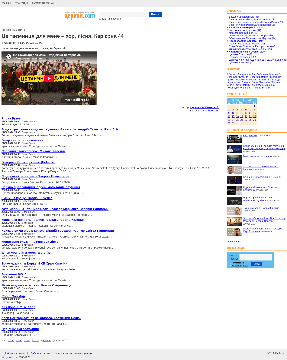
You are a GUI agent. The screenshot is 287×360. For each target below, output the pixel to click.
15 (254, 113)
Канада (276, 79)
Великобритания (259, 77)
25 (237, 120)
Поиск (155, 14)
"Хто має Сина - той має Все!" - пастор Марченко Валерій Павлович (55, 209)
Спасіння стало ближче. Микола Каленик (33, 151)
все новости (233, 241)
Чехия (256, 87)
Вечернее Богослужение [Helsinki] (28, 162)
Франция (246, 87)
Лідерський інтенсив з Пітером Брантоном (35, 176)
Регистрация (21, 3)
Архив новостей (237, 94)
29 (254, 120)
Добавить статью (40, 353)
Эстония (266, 87)
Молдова (265, 82)
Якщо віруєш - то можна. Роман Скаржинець (36, 285)
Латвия (246, 82)
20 (246, 116)
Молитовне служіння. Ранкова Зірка (29, 241)
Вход (257, 264)
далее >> (46, 340)
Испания (252, 79)
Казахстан (264, 79)
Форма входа (236, 248)
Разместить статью (43, 3)
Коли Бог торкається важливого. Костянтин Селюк (41, 318)
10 (233, 113)
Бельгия (243, 77)
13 (246, 113)
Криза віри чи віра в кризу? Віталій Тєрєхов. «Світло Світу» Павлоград (57, 230)
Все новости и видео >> (242, 130)
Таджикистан (241, 85)
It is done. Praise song (18, 307)
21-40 (11, 340)
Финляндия (233, 87)
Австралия (244, 74)
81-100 (35, 340)
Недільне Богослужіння (20, 329)
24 (233, 120)
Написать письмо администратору (73, 353)
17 (233, 116)
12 (241, 113)
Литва (255, 82)
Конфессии (234, 11)
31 (233, 123)
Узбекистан (257, 85)
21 (250, 116)
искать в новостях (111, 18)
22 (254, 116)
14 (250, 113)
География (233, 69)
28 (250, 120)
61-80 (27, 340)
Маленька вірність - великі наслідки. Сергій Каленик (42, 219)
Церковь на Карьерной (204, 107)
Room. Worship (13, 296)
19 (241, 116)
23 (229, 120)
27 (246, 120)
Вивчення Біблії (13, 274)
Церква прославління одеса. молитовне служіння (40, 187)
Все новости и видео (13, 30)
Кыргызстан (233, 82)
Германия (275, 77)
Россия (276, 82)
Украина (269, 85)
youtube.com (211, 110)
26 (241, 120)
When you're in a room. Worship (25, 252)
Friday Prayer (11, 118)
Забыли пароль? (240, 265)
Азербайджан (259, 74)
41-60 (19, 340)
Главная (6, 3)
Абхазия (231, 74)
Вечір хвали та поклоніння (22, 140)
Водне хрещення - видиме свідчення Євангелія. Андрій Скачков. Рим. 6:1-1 (60, 129)
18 (237, 116)
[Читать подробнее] (32, 124)
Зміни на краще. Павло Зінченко (26, 198)
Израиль (241, 79)
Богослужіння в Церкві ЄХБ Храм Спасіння (35, 263)
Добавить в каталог (15, 353)
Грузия (230, 79)
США (230, 85)
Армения (273, 74)
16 (229, 116)
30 (229, 123)
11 (237, 113)
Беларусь (232, 77)
